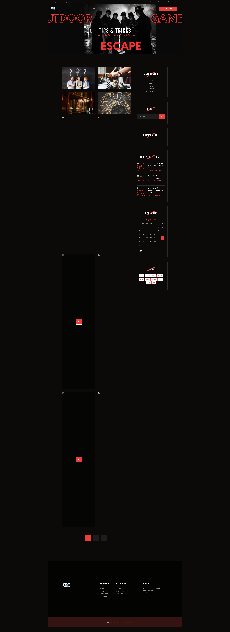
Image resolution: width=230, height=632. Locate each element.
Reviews (151, 89)
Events (151, 81)
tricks (148, 282)
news (141, 279)
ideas (153, 275)
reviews (154, 279)
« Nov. (140, 251)
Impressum (102, 596)
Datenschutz (103, 594)
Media (151, 83)
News (151, 86)
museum (160, 275)
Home (97, 35)
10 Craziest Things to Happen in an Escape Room (156, 190)
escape (141, 275)
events (148, 275)
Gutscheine (102, 591)
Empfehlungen (103, 588)
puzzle (147, 279)
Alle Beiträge (110, 35)
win (154, 282)
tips (160, 279)
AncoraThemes (104, 622)
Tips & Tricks (151, 91)
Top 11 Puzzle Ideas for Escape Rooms (155, 177)
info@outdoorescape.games (153, 593)
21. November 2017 (154, 171)
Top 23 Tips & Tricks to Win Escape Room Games (155, 166)
